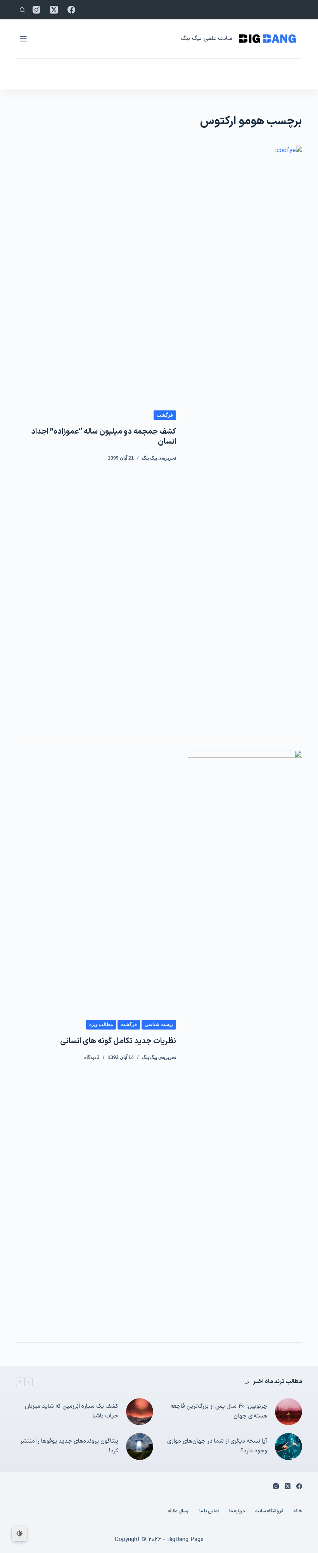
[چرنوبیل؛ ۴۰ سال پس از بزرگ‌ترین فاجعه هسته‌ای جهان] (288, 1411)
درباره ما (237, 1511)
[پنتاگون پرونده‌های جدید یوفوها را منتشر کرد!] (139, 1446)
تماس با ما (209, 1511)
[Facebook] (71, 10)
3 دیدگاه (92, 1057)
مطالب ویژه (101, 1024)
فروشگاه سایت (268, 1511)
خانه (297, 1511)
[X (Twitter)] (54, 10)
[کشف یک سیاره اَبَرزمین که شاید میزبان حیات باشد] (139, 1411)
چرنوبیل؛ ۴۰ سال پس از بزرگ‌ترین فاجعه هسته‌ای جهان (218, 1411)
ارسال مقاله (179, 1511)
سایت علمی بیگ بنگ (206, 38)
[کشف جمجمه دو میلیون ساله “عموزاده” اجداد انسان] (245, 436)
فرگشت (165, 415)
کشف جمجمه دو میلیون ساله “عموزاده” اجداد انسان (103, 437)
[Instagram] (36, 10)
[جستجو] (22, 9)
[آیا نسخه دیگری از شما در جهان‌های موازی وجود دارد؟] (288, 1446)
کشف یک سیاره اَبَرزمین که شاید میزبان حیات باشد (71, 1411)
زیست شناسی (159, 1024)
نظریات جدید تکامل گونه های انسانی (118, 1041)
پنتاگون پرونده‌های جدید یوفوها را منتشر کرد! (69, 1446)
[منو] (23, 38)
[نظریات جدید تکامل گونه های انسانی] (245, 1040)
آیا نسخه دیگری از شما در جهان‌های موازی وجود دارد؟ (217, 1446)
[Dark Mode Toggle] (19, 1533)
